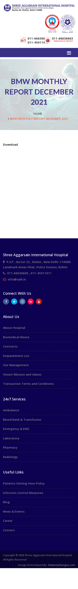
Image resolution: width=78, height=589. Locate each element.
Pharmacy (10, 447)
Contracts (10, 346)
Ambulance (11, 410)
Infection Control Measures (23, 493)
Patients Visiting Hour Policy (24, 483)
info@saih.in (17, 279)
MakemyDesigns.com (61, 565)
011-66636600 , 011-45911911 (29, 273)
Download (10, 144)
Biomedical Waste (16, 337)
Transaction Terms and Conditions (28, 384)
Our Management (16, 365)
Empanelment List (16, 356)
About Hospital (14, 328)
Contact (9, 530)
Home (37, 114)
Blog (6, 502)
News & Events (14, 511)
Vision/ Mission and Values (22, 374)
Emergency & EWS (16, 429)
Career (8, 521)
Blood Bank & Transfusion (22, 419)
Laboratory (11, 438)
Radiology (10, 457)
